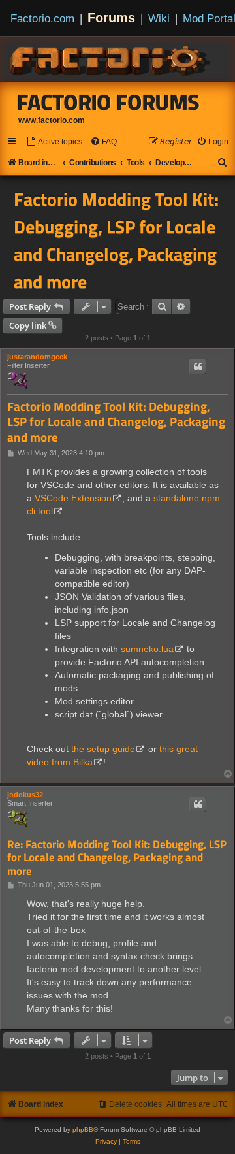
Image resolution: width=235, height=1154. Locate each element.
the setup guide (103, 749)
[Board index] (111, 59)
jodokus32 (25, 795)
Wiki (159, 18)
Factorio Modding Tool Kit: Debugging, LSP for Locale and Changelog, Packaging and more (116, 240)
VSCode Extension (73, 498)
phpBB (82, 1129)
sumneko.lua (147, 649)
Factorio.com (42, 18)
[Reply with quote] (197, 366)
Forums (111, 17)
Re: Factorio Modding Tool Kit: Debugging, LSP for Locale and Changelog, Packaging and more (117, 858)
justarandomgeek (37, 357)
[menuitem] (54, 142)
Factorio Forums (108, 102)
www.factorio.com (51, 120)
